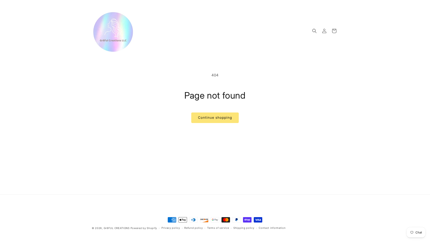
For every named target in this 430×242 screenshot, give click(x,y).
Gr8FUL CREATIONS (117, 228)
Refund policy (193, 227)
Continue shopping (215, 117)
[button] (314, 31)
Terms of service (218, 227)
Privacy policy (170, 227)
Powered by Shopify (144, 228)
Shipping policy (243, 227)
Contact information (272, 227)
